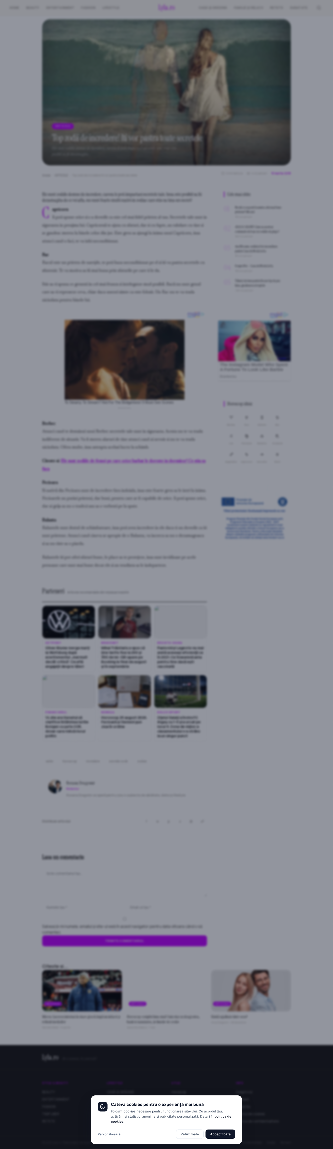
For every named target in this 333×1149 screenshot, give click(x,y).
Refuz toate (190, 1134)
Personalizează (109, 1134)
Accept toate (220, 1134)
